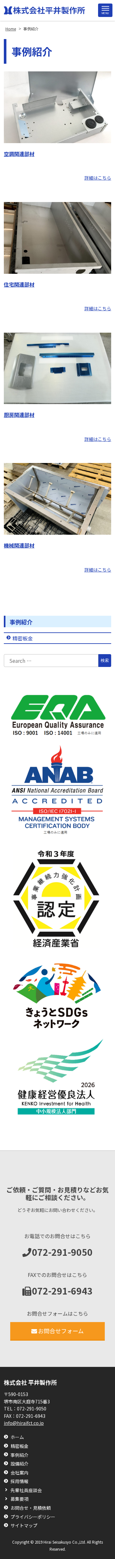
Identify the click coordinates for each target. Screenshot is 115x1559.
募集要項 (19, 1499)
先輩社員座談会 (26, 1490)
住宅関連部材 (19, 284)
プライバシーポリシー (33, 1517)
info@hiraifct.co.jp (24, 1423)
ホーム (17, 1437)
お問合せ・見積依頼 (31, 1508)
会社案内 (19, 1473)
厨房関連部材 (19, 414)
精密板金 (22, 638)
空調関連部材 (19, 154)
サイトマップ (24, 1525)
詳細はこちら (97, 178)
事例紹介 (21, 622)
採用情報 (19, 1481)
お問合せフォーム (61, 1331)
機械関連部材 (19, 545)
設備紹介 (19, 1464)
